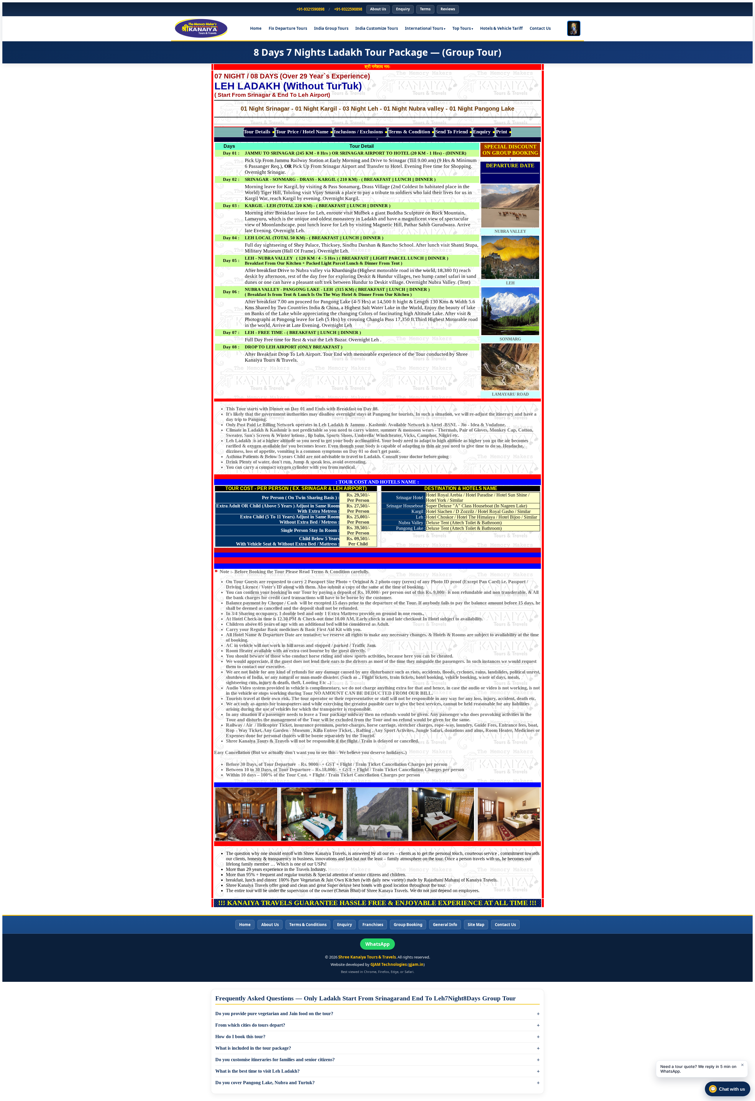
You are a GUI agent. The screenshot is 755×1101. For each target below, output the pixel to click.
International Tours (424, 28)
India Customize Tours (376, 28)
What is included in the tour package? (253, 1048)
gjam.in (416, 964)
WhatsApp (377, 944)
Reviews (448, 9)
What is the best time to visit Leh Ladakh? (257, 1071)
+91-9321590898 (310, 9)
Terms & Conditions (307, 924)
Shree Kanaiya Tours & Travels (367, 957)
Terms (425, 9)
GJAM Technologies (388, 964)
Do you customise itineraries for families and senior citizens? (275, 1059)
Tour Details (257, 132)
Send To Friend (451, 132)
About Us (378, 9)
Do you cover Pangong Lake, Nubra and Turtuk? (265, 1082)
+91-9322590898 (348, 9)
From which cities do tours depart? (250, 1025)
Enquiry (403, 9)
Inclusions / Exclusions (358, 132)
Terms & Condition (409, 132)
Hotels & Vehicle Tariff (501, 28)
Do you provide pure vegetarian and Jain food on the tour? (274, 1013)
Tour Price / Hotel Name (302, 132)
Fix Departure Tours (288, 28)
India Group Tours (331, 28)
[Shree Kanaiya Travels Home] (204, 28)
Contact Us (540, 28)
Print (501, 132)
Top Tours (461, 28)
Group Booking (408, 924)
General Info (445, 924)
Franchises (372, 924)
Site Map (476, 924)
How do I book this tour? (240, 1036)
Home (256, 28)
